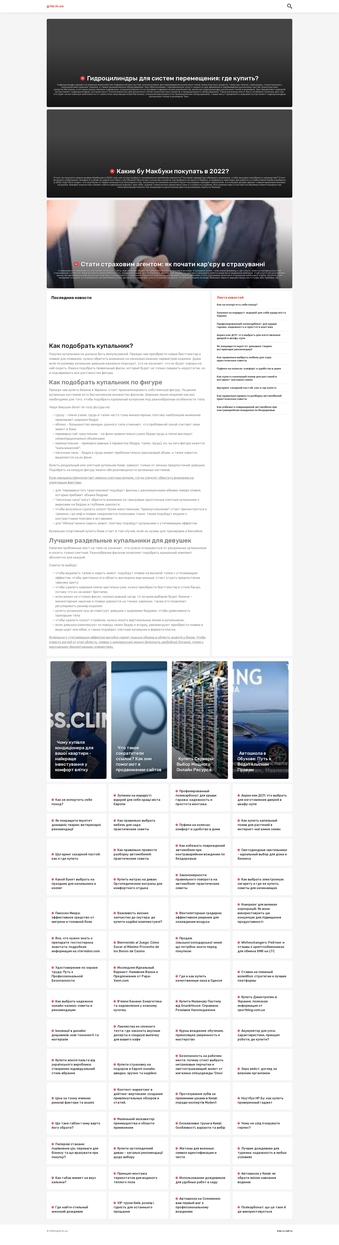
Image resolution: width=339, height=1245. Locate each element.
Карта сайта (284, 1231)
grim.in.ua (55, 6)
